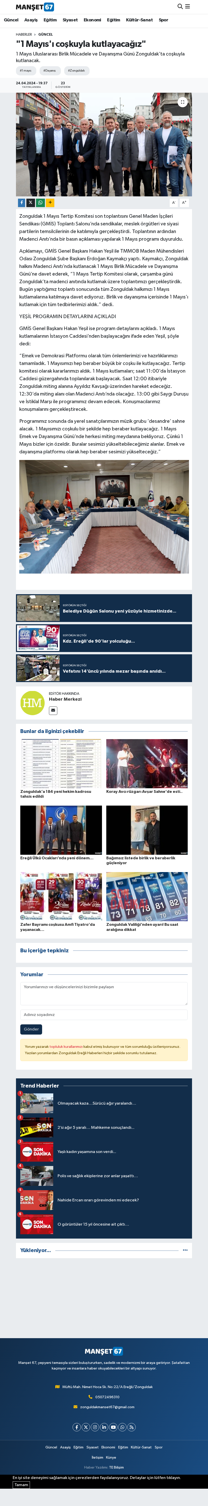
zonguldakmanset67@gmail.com (107, 1407)
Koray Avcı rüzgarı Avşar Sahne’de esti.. (144, 792)
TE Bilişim (116, 1467)
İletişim (97, 1457)
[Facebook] (77, 1427)
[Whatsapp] (122, 1427)
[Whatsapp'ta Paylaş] (40, 203)
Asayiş (31, 20)
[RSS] (131, 1427)
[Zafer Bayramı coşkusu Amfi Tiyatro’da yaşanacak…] (61, 896)
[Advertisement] (104, 1298)
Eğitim (50, 20)
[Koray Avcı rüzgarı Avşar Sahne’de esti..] (147, 763)
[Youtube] (113, 1427)
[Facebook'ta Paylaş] (21, 203)
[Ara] (180, 7)
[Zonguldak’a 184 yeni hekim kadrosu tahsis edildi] (61, 763)
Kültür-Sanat (139, 20)
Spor (163, 20)
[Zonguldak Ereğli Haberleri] (35, 7)
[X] (86, 1427)
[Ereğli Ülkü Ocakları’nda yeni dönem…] (61, 830)
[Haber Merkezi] (32, 703)
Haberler (24, 34)
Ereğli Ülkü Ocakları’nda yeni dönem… (57, 858)
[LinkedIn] (104, 1427)
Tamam (21, 1485)
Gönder (31, 1029)
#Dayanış (49, 70)
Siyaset (70, 20)
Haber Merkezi (65, 699)
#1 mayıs (25, 70)
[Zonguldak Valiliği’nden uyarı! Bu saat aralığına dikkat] (147, 896)
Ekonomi (92, 20)
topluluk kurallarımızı (66, 1047)
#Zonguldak (76, 70)
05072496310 (107, 1397)
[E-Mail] (53, 711)
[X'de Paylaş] (30, 203)
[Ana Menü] (187, 7)
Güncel (11, 20)
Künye (111, 1457)
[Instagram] (95, 1427)
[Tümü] (185, 1250)
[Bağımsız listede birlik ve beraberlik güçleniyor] (147, 830)
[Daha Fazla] (50, 203)
